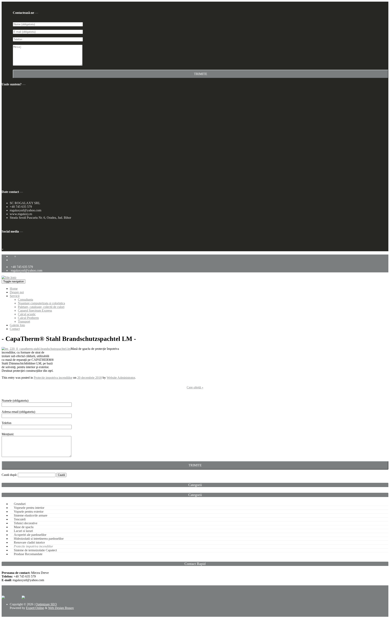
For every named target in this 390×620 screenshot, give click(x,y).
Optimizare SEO (46, 604)
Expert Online (35, 608)
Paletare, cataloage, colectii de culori (41, 307)
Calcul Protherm (28, 318)
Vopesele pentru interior (29, 507)
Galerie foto (17, 325)
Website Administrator (121, 377)
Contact (15, 329)
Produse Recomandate (28, 554)
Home (14, 288)
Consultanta (25, 299)
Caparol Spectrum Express (35, 310)
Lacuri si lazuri (23, 531)
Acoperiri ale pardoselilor (30, 534)
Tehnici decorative (25, 523)
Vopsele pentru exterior (28, 511)
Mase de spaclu (24, 527)
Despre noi (17, 292)
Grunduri (20, 504)
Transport (24, 321)
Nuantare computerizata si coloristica (41, 303)
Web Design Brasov (61, 608)
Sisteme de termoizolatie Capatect (35, 550)
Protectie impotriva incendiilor (53, 377)
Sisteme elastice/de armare (30, 515)
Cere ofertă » (195, 387)
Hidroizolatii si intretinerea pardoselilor (39, 538)
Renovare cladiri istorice (29, 542)
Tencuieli (20, 519)
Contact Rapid (20, 260)
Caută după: (9, 474)
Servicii (15, 296)
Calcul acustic (27, 314)
